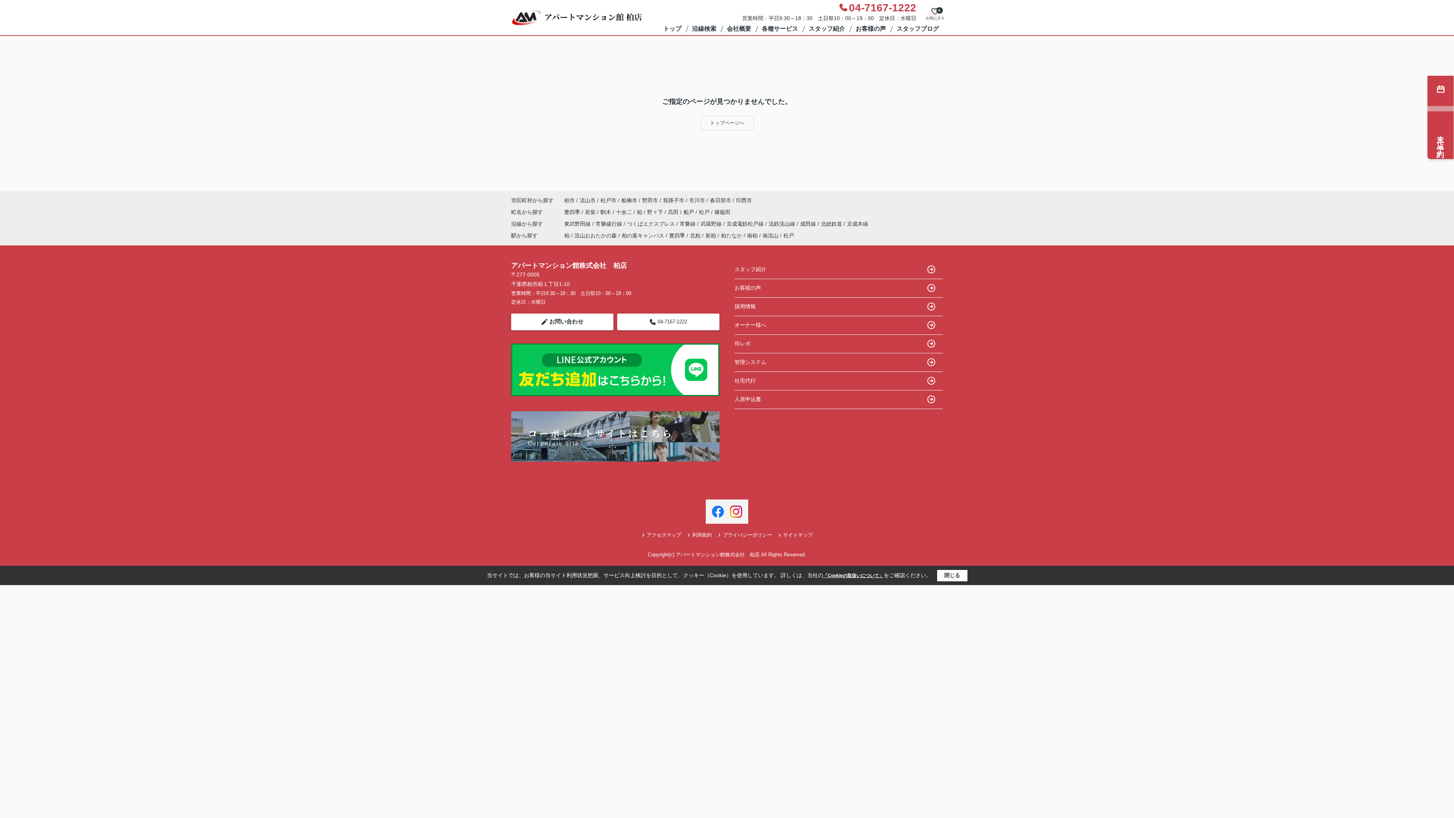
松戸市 (608, 200)
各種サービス (780, 28)
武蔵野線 (711, 224)
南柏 (752, 236)
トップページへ (727, 123)
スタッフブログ (918, 28)
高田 (674, 212)
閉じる (952, 575)
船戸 (689, 212)
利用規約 (702, 535)
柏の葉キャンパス (643, 236)
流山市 (588, 200)
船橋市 (629, 200)
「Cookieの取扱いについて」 (853, 575)
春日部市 (720, 200)
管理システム (750, 362)
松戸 (705, 212)
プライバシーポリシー (747, 535)
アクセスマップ (664, 535)
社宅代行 (745, 381)
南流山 (770, 236)
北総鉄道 (832, 224)
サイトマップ (798, 535)
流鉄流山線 (783, 224)
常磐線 (688, 224)
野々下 (656, 212)
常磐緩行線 (610, 224)
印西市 (744, 200)
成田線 (808, 224)
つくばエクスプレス (651, 224)
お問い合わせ (566, 321)
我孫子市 (673, 200)
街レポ (742, 343)
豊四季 (573, 212)
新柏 (710, 236)
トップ (672, 28)
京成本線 (857, 224)
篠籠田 (722, 212)
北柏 (695, 236)
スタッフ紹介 (827, 28)
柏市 (569, 200)
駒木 (607, 212)
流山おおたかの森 (595, 236)
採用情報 (745, 306)
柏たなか (731, 236)
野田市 (650, 200)
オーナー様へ (750, 325)
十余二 (624, 212)
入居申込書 (748, 399)
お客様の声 (871, 28)
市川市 (697, 200)
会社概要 (739, 28)
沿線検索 (704, 28)
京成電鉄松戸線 (746, 224)
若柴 (591, 212)
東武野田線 (578, 224)
